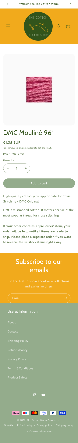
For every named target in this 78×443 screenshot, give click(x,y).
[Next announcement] (71, 4)
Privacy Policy (17, 359)
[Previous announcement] (7, 4)
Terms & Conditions (20, 368)
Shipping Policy (18, 341)
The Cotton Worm (37, 420)
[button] (8, 26)
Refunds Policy (17, 350)
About (12, 322)
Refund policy (25, 425)
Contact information (41, 431)
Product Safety (17, 377)
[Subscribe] (65, 298)
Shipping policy (65, 425)
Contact (13, 331)
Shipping (23, 147)
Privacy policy (44, 425)
